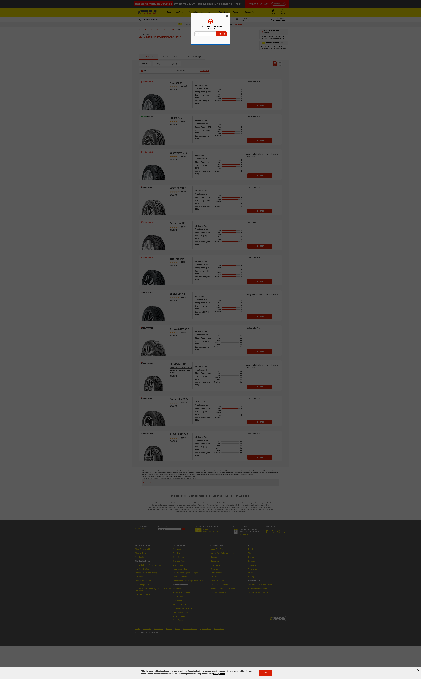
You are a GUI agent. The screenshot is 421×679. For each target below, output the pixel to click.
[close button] (418, 670)
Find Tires (221, 34)
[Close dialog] (227, 15)
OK (265, 673)
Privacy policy (219, 674)
